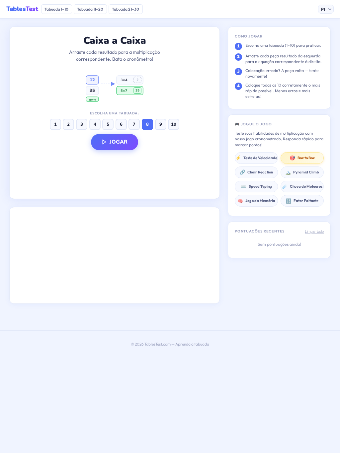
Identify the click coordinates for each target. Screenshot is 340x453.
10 (173, 124)
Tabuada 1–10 (56, 9)
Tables (22, 9)
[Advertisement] (114, 255)
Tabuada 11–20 (90, 9)
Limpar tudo (314, 231)
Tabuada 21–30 (125, 9)
